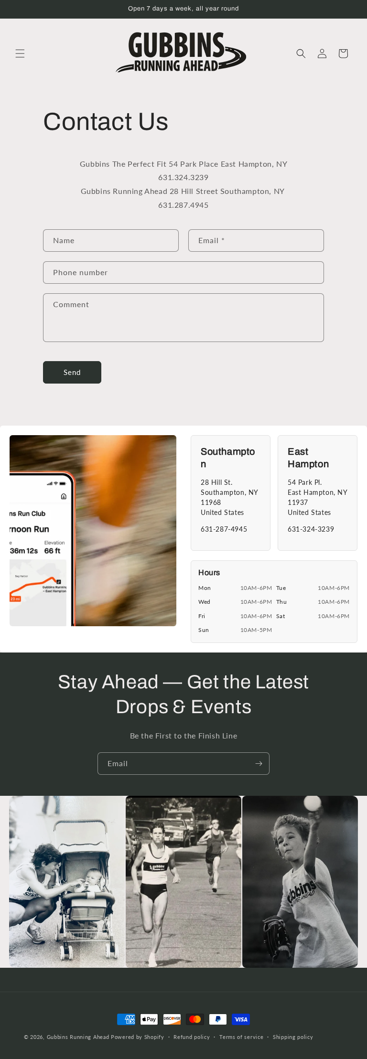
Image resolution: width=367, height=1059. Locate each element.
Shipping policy (293, 1037)
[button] (20, 53)
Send (72, 372)
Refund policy (191, 1037)
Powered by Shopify (137, 1037)
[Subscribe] (258, 763)
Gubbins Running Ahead (78, 1037)
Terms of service (241, 1037)
